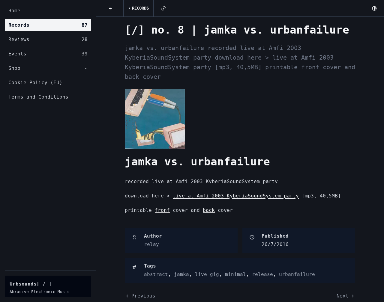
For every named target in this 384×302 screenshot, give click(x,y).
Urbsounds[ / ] (31, 284)
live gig (207, 274)
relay (151, 244)
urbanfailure (297, 274)
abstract (156, 274)
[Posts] (109, 8)
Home (14, 10)
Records (48, 25)
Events (48, 54)
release (262, 274)
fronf (162, 210)
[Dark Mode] (374, 8)
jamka (181, 274)
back (209, 210)
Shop (14, 68)
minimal (235, 274)
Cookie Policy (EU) (35, 82)
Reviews (48, 39)
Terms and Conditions (38, 97)
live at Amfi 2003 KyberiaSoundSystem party (236, 196)
